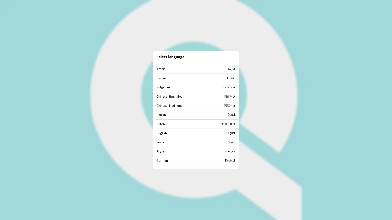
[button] (197, 69)
